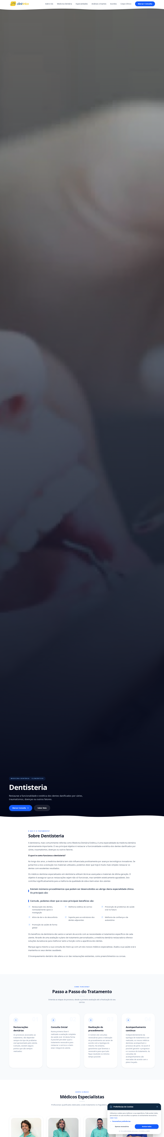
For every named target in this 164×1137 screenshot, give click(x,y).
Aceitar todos (146, 1126)
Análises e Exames (99, 4)
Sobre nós (49, 4)
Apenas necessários (122, 1126)
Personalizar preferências (121, 1121)
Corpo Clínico (126, 4)
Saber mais (113, 1118)
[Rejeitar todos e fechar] (157, 1106)
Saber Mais (42, 808)
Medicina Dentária (64, 4)
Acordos (113, 4)
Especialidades (82, 4)
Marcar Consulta (145, 4)
